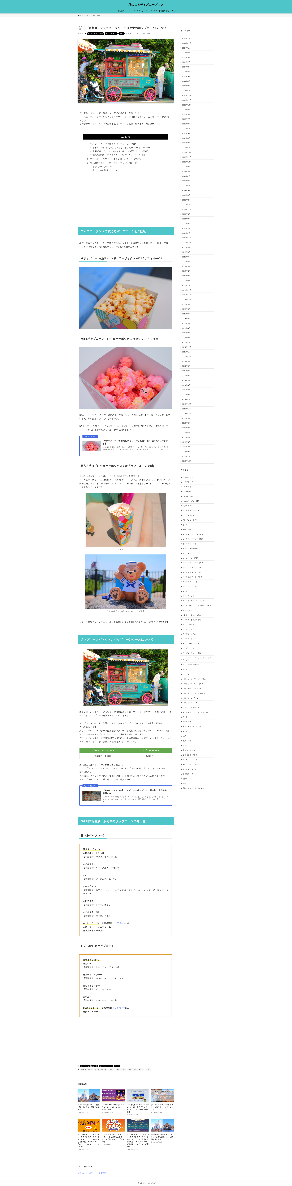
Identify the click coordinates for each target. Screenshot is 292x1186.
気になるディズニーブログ (146, 4)
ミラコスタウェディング (192, 726)
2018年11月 (186, 295)
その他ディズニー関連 (191, 501)
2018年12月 (187, 290)
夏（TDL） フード (190, 769)
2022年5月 (186, 185)
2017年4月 (186, 385)
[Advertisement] (125, 200)
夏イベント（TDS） (190, 764)
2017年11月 (186, 352)
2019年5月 (186, 266)
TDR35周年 (187, 491)
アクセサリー (188, 506)
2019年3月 (186, 276)
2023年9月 (186, 110)
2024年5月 (186, 72)
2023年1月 (186, 147)
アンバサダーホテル (190, 520)
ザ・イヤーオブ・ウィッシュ (194, 601)
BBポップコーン (86, 1069)
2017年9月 (186, 361)
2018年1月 (186, 342)
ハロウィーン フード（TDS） (194, 688)
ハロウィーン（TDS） (191, 703)
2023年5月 (186, 128)
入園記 (185, 745)
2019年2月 (186, 280)
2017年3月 (186, 390)
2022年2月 (186, 200)
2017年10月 (187, 356)
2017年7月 (186, 371)
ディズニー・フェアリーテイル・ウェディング (197, 659)
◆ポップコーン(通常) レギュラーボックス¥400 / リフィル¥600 (122, 148)
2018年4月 (186, 328)
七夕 (184, 736)
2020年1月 (186, 233)
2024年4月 (186, 76)
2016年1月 (186, 456)
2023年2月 (186, 143)
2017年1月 (186, 399)
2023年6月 (186, 124)
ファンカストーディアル (192, 707)
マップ (148, 1069)
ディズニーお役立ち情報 (95, 33)
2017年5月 (186, 380)
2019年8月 (186, 252)
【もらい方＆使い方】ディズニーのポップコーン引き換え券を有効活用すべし (135, 791)
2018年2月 (186, 337)
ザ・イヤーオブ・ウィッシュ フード (197, 605)
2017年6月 (186, 375)
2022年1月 (186, 204)
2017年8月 (186, 366)
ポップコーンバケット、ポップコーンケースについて (115, 159)
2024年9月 (186, 52)
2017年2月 (186, 394)
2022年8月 (186, 171)
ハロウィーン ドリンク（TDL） (195, 679)
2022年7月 (186, 176)
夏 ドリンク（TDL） (190, 750)
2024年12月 (187, 43)
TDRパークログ (189, 496)
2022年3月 (186, 195)
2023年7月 (186, 119)
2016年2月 (186, 451)
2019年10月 (187, 242)
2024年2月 (186, 86)
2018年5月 (186, 323)
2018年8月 (186, 309)
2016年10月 (187, 413)
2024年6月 (186, 67)
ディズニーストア (189, 629)
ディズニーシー (188, 624)
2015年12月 (187, 461)
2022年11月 (186, 157)
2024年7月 (186, 62)
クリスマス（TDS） (190, 586)
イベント (186, 525)
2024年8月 (186, 57)
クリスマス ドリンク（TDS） (194, 567)
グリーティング (188, 596)
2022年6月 (186, 181)
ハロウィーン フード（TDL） (194, 684)
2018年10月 (187, 299)
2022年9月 (186, 167)
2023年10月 (187, 105)
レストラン (187, 731)
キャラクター (188, 553)
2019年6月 (186, 262)
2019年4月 (186, 271)
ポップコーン (121, 1069)
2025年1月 (186, 38)
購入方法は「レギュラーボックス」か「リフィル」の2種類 (119, 155)
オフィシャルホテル (190, 548)
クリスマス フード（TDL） (193, 572)
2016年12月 (187, 404)
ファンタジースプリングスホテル (195, 712)
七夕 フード (187, 741)
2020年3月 (186, 223)
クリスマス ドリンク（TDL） (194, 563)
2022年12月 (187, 152)
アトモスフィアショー (191, 510)
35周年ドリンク (189, 477)
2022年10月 (187, 162)
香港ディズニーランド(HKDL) (194, 788)
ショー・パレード (189, 610)
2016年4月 (186, 442)
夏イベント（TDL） (190, 760)
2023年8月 (186, 114)
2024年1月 (186, 90)
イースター (187, 529)
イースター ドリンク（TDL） (194, 534)
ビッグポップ (118, 923)
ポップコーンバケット (135, 1069)
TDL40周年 (187, 487)
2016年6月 (186, 432)
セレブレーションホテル (192, 615)
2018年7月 (186, 314)
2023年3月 (186, 138)
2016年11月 (186, 409)
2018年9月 (186, 304)
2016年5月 (186, 437)
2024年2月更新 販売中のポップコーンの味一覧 (113, 163)
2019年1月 (186, 285)
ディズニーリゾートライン (193, 648)
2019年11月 (186, 238)
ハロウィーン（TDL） (191, 698)
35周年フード (188, 482)
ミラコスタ (187, 722)
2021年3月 (186, 219)
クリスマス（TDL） (190, 582)
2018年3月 (186, 333)
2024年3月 (186, 81)
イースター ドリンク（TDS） (194, 539)
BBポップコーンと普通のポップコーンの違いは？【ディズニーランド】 (135, 442)
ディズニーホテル (189, 634)
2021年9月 (186, 214)
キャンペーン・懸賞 (190, 558)
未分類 (185, 779)
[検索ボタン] (173, 10)
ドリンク (186, 674)
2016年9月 (186, 418)
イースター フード (190, 544)
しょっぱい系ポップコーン (105, 170)
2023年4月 (186, 133)
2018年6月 (186, 318)
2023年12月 (187, 95)
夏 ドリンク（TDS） (190, 755)
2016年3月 (186, 447)
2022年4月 (186, 190)
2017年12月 (187, 347)
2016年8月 (186, 423)
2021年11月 (186, 209)
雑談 (184, 783)
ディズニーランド (111, 33)
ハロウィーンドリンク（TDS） (194, 693)
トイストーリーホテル (191, 665)
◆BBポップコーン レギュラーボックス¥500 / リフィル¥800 (121, 151)
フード (122, 33)
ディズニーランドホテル (192, 643)
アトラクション (188, 515)
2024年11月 (186, 48)
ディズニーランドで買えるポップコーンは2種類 (113, 144)
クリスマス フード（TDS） (193, 577)
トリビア (186, 669)
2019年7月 (186, 257)
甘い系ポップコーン (103, 167)
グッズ (185, 591)
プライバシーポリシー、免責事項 (92, 1173)
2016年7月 (186, 428)
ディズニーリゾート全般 (192, 653)
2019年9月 (186, 247)
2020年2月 (186, 228)
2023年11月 (186, 100)
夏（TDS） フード (190, 774)
